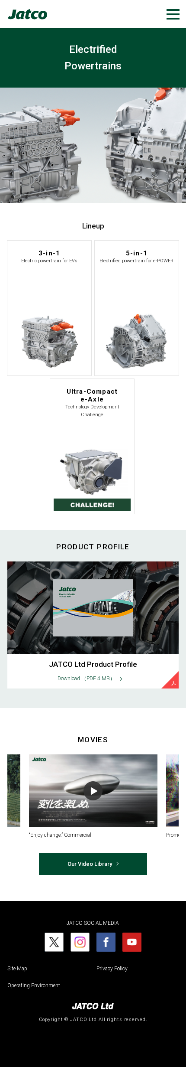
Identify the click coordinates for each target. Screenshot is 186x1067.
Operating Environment (33, 985)
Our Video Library (89, 864)
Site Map (17, 969)
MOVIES (93, 739)
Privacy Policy (112, 969)
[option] (93, 796)
